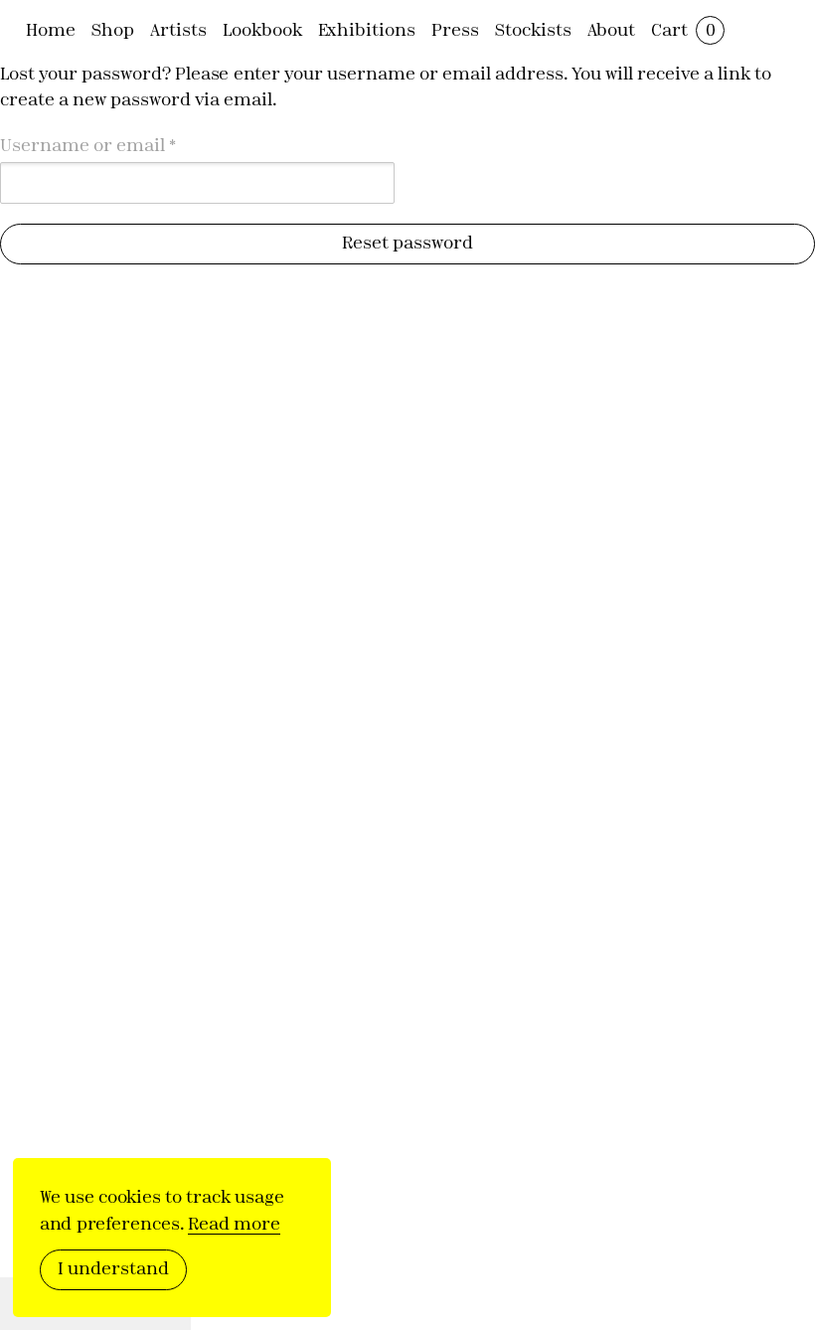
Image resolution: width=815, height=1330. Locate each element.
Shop (112, 29)
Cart (683, 29)
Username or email (126, 144)
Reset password (407, 242)
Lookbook (262, 29)
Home (51, 29)
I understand (113, 1267)
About (611, 29)
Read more (234, 1223)
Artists (178, 29)
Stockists (533, 29)
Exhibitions (367, 29)
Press (455, 29)
